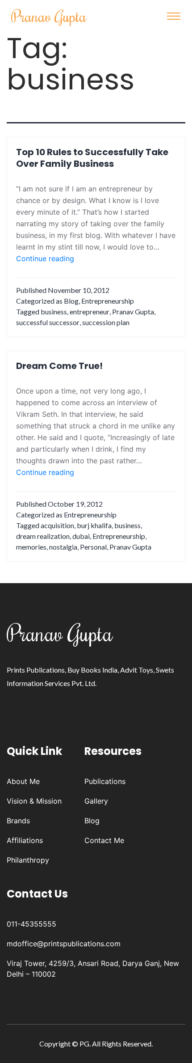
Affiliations (25, 840)
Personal (93, 546)
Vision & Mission (34, 800)
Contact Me (104, 840)
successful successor (47, 322)
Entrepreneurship (107, 300)
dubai (81, 536)
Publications (104, 781)
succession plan (105, 322)
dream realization (43, 536)
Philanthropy (28, 859)
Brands (18, 820)
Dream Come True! (59, 366)
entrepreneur (89, 311)
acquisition (57, 525)
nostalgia (63, 546)
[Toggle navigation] (174, 16)
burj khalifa (94, 525)
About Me (23, 781)
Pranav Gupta (49, 16)
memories (31, 546)
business (54, 311)
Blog (71, 300)
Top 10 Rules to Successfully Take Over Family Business (92, 157)
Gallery (96, 800)
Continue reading (45, 259)
